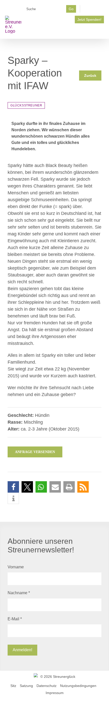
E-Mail (15, 619)
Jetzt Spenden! (89, 19)
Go (71, 9)
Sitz (13, 686)
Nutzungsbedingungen (78, 686)
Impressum (55, 693)
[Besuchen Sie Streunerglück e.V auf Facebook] (94, 10)
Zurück (90, 75)
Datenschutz (47, 686)
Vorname (16, 567)
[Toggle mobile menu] (102, 31)
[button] (13, 487)
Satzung (26, 686)
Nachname (19, 593)
